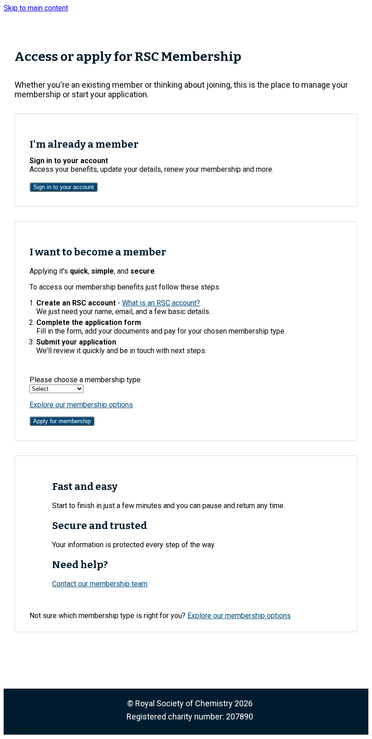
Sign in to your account (63, 187)
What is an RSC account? (161, 303)
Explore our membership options (81, 404)
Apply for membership (62, 421)
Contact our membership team (99, 583)
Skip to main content (36, 8)
